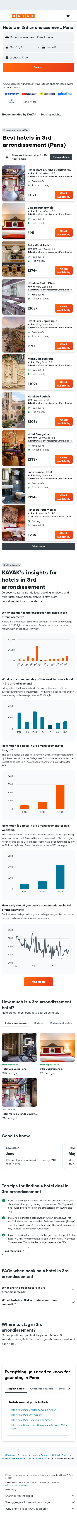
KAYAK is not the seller (19, 1495)
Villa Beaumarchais (40, 207)
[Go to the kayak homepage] (23, 16)
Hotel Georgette (38, 434)
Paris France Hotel (40, 472)
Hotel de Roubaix (39, 396)
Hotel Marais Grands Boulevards (49, 170)
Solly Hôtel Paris (38, 245)
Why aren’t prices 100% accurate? (26, 1508)
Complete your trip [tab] (42, 1388)
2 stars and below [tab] (61, 1023)
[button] (6, 16)
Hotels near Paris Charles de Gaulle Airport (33, 1409)
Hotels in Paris (36, 1458)
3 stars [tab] (38, 1023)
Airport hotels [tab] (16, 1388)
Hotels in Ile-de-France (13, 1458)
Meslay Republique (41, 358)
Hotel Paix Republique (42, 321)
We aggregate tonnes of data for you (28, 1502)
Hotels (24, 1455)
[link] (38, 981)
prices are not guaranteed (17, 1485)
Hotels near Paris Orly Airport (26, 1414)
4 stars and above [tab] (16, 1023)
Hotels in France (60, 1455)
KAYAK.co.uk (11, 1455)
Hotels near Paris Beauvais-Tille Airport (31, 1420)
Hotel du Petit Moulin (42, 509)
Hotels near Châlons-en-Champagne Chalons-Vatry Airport (38, 1426)
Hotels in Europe (40, 1455)
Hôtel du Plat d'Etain (41, 283)
